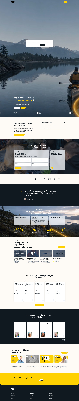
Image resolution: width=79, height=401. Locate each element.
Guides (31, 398)
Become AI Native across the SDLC (19, 134)
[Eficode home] (12, 2)
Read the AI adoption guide (39, 304)
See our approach (16, 107)
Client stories (31, 395)
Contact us (41, 380)
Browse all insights (64, 352)
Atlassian (12, 398)
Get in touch (23, 107)
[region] (39, 43)
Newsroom (50, 398)
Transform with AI (18, 167)
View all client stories (62, 247)
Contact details (51, 395)
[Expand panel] (52, 168)
